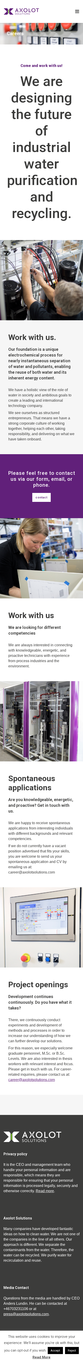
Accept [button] (55, 1350)
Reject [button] (72, 1350)
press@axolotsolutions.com (26, 1314)
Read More (41, 1357)
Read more (45, 1191)
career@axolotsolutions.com (31, 1080)
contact (41, 497)
